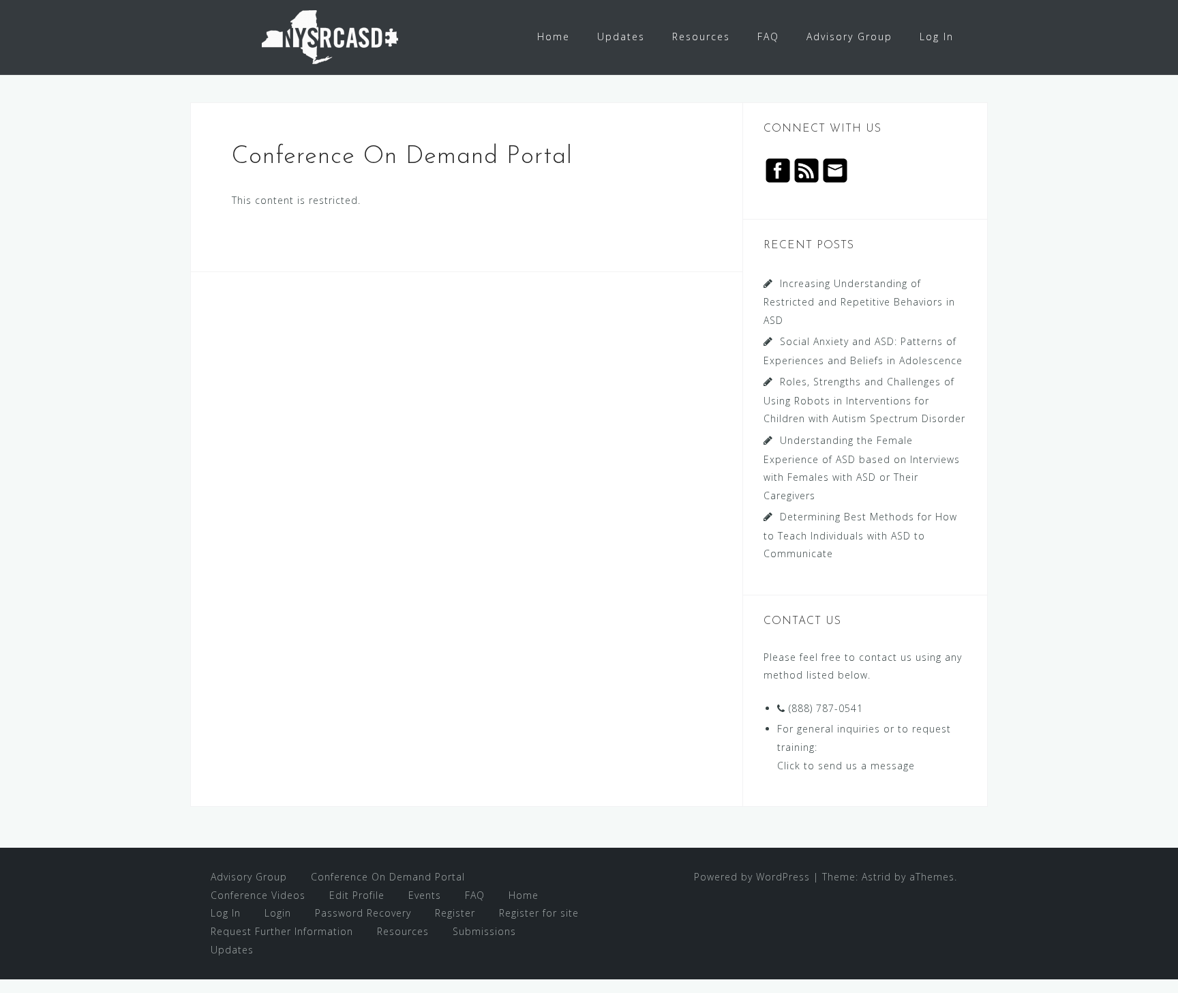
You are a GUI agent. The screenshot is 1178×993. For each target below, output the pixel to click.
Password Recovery (363, 912)
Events (424, 895)
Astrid (876, 876)
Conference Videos (258, 895)
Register (455, 912)
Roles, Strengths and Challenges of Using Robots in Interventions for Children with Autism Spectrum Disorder (864, 400)
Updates (621, 36)
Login (278, 912)
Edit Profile (356, 895)
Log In (937, 36)
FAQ (768, 36)
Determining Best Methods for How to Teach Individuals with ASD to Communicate (860, 535)
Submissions (484, 931)
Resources (701, 36)
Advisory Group (849, 36)
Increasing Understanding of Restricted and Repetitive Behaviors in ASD (859, 302)
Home (553, 36)
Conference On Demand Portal (388, 876)
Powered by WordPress (752, 876)
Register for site (539, 912)
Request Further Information (282, 931)
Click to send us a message (846, 765)
